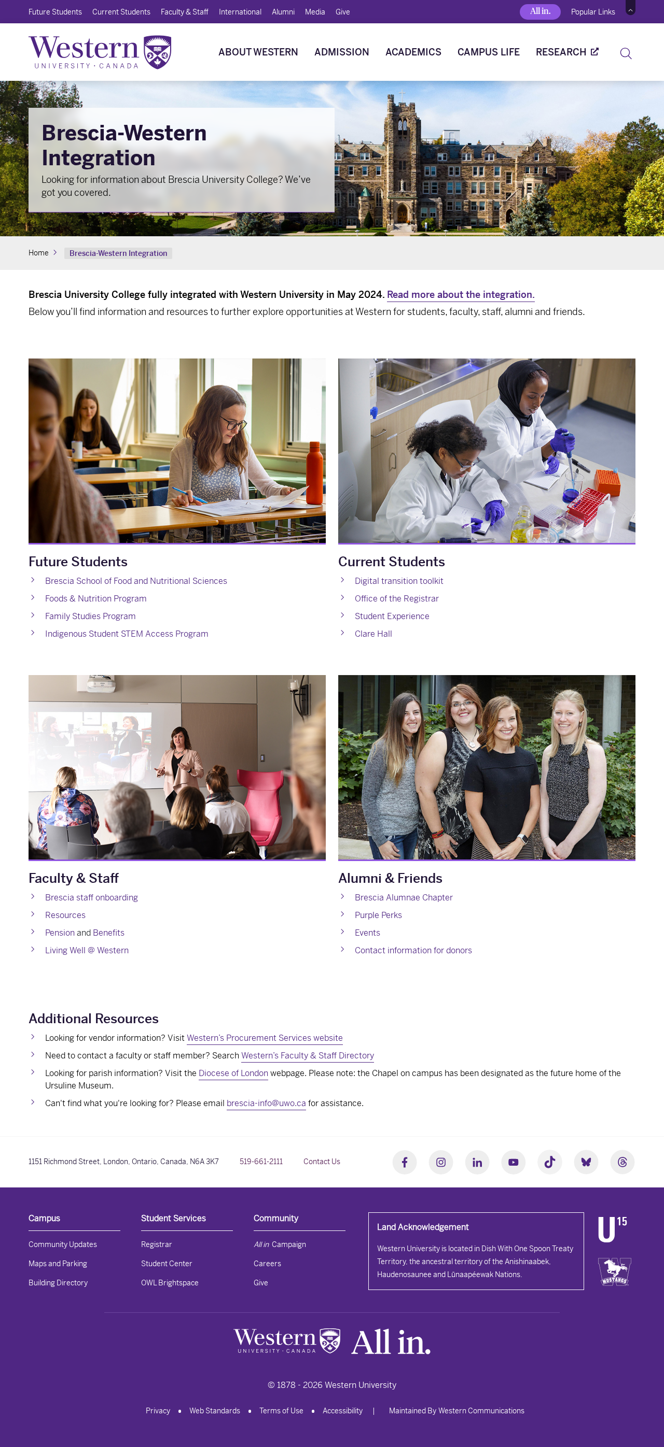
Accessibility (343, 1410)
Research (561, 52)
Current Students (121, 12)
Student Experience (392, 616)
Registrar (156, 1244)
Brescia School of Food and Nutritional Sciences (136, 581)
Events (367, 932)
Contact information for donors (413, 950)
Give (343, 12)
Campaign (280, 1244)
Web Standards (214, 1410)
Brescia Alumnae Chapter (404, 897)
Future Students (55, 12)
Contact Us (321, 1161)
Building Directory (58, 1282)
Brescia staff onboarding (91, 897)
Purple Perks (378, 915)
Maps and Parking (58, 1263)
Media (315, 12)
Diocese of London (233, 1073)
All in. (540, 11)
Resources (65, 915)
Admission (341, 52)
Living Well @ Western (87, 950)
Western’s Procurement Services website (265, 1038)
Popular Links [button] (593, 12)
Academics (413, 52)
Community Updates (63, 1244)
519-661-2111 (261, 1161)
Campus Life (489, 52)
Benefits (109, 932)
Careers (267, 1263)
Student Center (166, 1263)
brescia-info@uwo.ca (266, 1103)
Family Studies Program (90, 616)
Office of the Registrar (397, 598)
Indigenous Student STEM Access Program (127, 633)
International (240, 12)
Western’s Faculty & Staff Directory (307, 1055)
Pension (60, 932)
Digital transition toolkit (399, 581)
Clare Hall (373, 633)
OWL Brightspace (170, 1282)
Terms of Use (281, 1410)
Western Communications (481, 1410)
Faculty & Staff (185, 12)
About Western (258, 52)
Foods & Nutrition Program (96, 598)
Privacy (158, 1410)
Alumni (283, 12)
